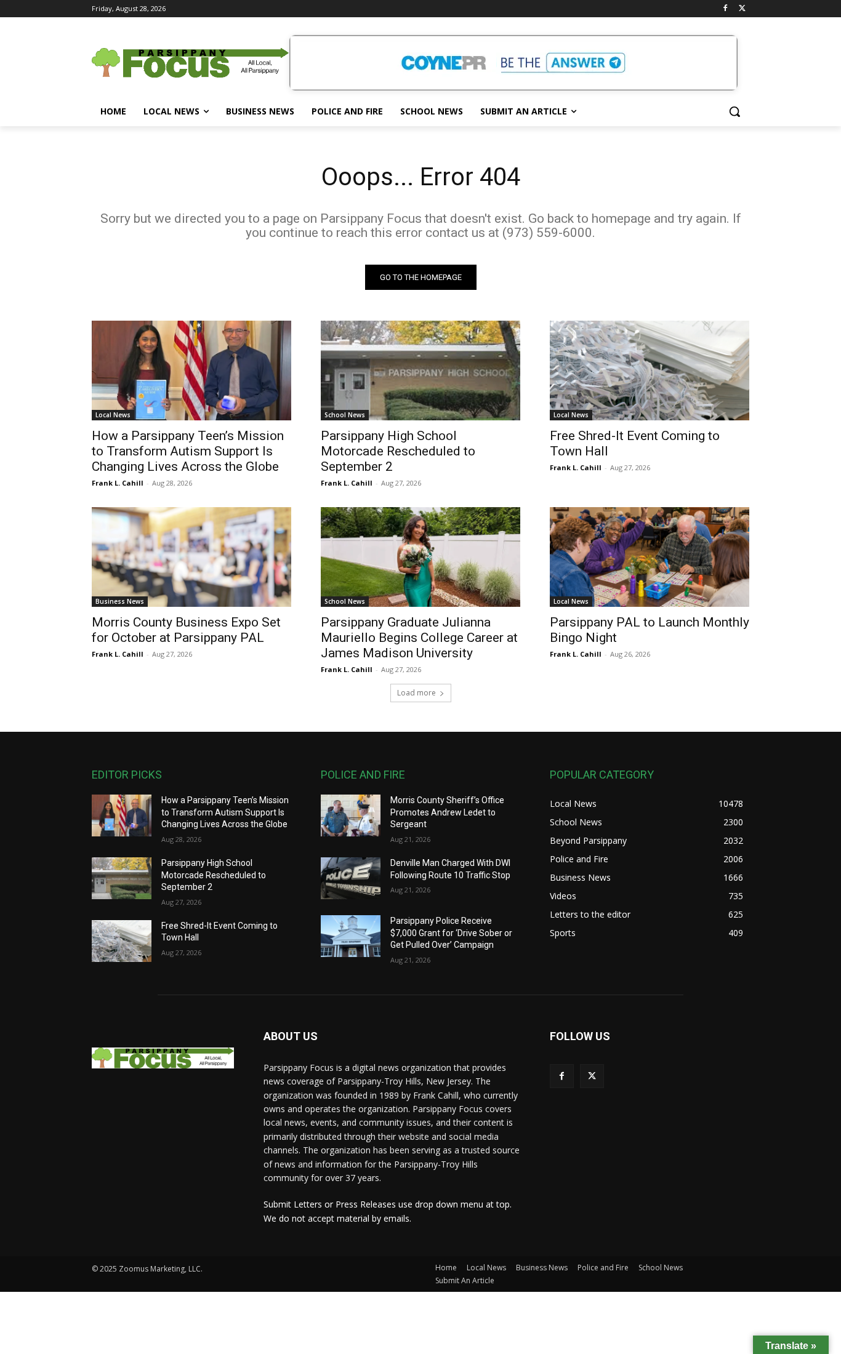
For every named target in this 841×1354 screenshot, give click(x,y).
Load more (416, 692)
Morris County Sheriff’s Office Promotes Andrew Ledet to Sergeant (447, 812)
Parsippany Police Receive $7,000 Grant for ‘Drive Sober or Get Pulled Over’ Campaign (451, 933)
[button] (734, 111)
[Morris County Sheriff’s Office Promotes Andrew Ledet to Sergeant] (350, 815)
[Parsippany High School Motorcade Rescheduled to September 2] (420, 370)
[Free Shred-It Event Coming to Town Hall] (649, 370)
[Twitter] (742, 9)
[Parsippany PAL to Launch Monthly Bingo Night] (649, 557)
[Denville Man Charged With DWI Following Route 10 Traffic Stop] (350, 878)
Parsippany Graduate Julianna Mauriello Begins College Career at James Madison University (419, 637)
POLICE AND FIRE (363, 774)
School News (344, 415)
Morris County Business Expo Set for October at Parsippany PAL (186, 630)
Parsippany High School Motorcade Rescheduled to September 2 (398, 451)
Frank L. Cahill (117, 482)
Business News (119, 601)
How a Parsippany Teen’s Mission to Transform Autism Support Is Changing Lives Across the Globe (188, 451)
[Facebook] (725, 9)
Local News (113, 415)
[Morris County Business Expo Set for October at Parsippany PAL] (191, 557)
